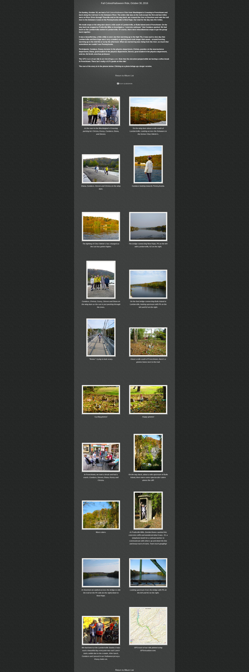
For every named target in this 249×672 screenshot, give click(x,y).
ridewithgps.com (111, 59)
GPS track (86, 59)
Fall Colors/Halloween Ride (117, 12)
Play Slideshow (125, 83)
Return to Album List (124, 75)
